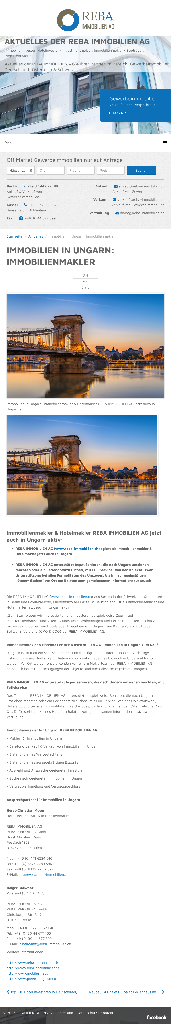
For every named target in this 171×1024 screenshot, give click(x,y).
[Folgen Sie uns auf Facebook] (157, 1017)
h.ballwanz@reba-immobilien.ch (45, 944)
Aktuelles (35, 236)
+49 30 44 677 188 (43, 186)
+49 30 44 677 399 (40, 218)
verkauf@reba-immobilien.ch (141, 199)
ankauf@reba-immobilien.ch (141, 186)
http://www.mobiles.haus (27, 973)
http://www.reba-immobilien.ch (32, 963)
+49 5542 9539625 (43, 205)
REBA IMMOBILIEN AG (34, 1013)
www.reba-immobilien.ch (76, 549)
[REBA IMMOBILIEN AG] (85, 18)
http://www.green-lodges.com (31, 979)
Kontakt (121, 113)
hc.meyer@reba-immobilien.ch (44, 874)
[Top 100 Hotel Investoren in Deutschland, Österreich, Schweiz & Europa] (8, 992)
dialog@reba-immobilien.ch (142, 213)
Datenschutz (87, 1013)
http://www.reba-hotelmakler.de (33, 968)
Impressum (64, 1013)
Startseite (14, 236)
